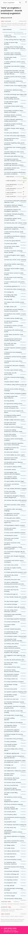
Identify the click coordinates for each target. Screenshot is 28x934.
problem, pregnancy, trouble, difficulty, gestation (13, 548)
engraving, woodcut (12, 880)
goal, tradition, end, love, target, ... (16, 481)
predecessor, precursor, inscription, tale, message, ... (12, 651)
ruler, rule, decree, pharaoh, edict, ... (15, 660)
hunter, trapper (11, 895)
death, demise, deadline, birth (14, 318)
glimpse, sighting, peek (13, 753)
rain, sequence (11, 856)
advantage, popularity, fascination (16, 619)
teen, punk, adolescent (12, 133)
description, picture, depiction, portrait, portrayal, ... (13, 463)
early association (11, 188)
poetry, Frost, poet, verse (13, 579)
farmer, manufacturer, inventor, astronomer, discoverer (14, 841)
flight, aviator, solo (11, 306)
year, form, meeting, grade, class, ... (10, 36)
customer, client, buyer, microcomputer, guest (11, 778)
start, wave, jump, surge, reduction (16, 135)
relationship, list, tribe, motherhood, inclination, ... (11, 632)
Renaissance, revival (11, 535)
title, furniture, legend (12, 601)
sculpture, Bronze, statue (13, 667)
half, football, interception (14, 629)
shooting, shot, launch (12, 877)
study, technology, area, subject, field (16, 94)
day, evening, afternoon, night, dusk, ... (16, 39)
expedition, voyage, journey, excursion (10, 695)
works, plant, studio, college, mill (10, 58)
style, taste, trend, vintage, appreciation (10, 423)
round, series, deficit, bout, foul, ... (15, 156)
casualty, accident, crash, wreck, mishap (10, 745)
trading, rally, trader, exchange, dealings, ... (10, 295)
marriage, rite (10, 292)
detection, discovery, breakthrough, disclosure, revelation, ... (14, 164)
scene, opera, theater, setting (14, 370)
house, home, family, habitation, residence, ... (11, 458)
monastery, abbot (12, 814)
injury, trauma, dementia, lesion (9, 774)
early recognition (11, 180)
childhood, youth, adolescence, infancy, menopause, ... (13, 81)
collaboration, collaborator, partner (16, 771)
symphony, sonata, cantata (14, 797)
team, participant (11, 741)
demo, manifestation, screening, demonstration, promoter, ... (14, 583)
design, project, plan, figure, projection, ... (11, 397)
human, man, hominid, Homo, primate (11, 539)
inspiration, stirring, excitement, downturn (10, 726)
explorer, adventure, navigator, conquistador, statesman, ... (13, 206)
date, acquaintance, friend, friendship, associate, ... (12, 98)
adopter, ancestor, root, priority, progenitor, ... (11, 168)
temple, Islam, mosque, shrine (15, 715)
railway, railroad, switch (13, 851)
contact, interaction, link (13, 621)
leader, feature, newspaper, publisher (16, 393)
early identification (12, 184)
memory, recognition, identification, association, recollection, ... (15, 173)
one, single (9, 299)
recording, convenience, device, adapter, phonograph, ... (13, 111)
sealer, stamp (11, 848)
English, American (11, 768)
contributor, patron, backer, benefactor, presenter (12, 647)
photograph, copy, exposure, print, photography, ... (12, 473)
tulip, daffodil (10, 885)
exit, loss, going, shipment (13, 240)
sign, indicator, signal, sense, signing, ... (11, 102)
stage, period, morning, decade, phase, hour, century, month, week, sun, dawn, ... (14, 48)
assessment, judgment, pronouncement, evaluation (11, 730)
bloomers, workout (12, 893)
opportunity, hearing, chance (14, 403)
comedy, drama (11, 811)
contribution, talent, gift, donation (16, 607)
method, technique (12, 604)
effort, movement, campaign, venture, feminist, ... (13, 251)
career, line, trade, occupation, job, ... (16, 289)
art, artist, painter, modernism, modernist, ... (11, 435)
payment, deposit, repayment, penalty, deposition (12, 789)
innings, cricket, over (12, 679)
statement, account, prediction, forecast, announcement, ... (13, 310)
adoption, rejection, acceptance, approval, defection (14, 757)
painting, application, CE (13, 286)
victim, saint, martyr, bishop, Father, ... (11, 663)
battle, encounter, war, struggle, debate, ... (11, 448)
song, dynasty (10, 401)
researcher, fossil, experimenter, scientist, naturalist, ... (13, 640)
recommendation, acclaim (14, 859)
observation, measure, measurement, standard (11, 675)
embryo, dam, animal (12, 643)
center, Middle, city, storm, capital (15, 455)
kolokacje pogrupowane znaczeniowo (13, 32)
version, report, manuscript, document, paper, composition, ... (13, 53)
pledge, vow (10, 765)
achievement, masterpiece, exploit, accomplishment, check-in (15, 761)
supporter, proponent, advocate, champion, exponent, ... (13, 159)
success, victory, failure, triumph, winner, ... (11, 247)
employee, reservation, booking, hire (16, 824)
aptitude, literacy (11, 854)
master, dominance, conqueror (15, 681)
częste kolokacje (7, 29)
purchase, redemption (13, 871)
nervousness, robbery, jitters (14, 898)
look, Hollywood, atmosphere (15, 722)
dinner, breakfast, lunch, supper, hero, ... (11, 521)
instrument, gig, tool (12, 594)
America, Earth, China (12, 587)
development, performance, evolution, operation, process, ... (13, 339)
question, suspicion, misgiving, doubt (17, 692)
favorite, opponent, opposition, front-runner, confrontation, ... (13, 444)
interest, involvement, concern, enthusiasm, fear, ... (11, 407)
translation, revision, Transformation (17, 636)
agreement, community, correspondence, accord (12, 514)
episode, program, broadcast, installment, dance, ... (13, 124)
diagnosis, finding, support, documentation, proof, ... (12, 416)
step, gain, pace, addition (13, 518)
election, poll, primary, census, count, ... (11, 322)
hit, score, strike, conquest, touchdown (10, 492)
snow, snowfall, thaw (12, 785)
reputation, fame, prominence (15, 738)
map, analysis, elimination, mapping (16, 488)
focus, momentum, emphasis (15, 804)
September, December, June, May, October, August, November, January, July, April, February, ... (14, 72)
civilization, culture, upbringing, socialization (10, 477)
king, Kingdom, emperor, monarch (15, 525)
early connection (11, 196)
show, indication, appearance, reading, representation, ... (13, 120)
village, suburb (11, 845)
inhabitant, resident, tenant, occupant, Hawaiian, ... (12, 219)
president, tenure (11, 822)
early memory (10, 176)
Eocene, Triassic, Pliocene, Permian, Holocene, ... (12, 670)
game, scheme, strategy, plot (14, 427)
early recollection (11, 192)
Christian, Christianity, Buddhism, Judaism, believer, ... (14, 214)
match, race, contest (12, 565)
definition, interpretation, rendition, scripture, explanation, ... (13, 832)
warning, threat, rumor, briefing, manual (11, 139)
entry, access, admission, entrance (15, 532)
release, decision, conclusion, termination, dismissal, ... (13, 115)
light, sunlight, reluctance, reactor (15, 420)
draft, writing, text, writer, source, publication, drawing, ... (14, 152)
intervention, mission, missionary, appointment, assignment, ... (14, 228)
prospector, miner (12, 882)
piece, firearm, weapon (12, 381)
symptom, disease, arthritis (14, 466)
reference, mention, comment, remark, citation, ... (13, 326)
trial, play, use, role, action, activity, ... (10, 373)
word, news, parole (12, 689)
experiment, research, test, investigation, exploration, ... (12, 210)
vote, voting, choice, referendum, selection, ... (11, 610)
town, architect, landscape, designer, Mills (11, 808)
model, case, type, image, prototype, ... (10, 344)
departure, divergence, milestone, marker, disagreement (14, 496)
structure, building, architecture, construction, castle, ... (13, 430)
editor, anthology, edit (13, 874)
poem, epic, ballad (12, 243)
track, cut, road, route (12, 699)
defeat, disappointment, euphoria (11, 800)
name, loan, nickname (12, 452)
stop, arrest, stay (11, 827)
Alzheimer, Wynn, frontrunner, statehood (10, 863)
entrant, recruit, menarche (14, 782)
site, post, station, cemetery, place (10, 529)
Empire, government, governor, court (17, 572)
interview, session (11, 469)
